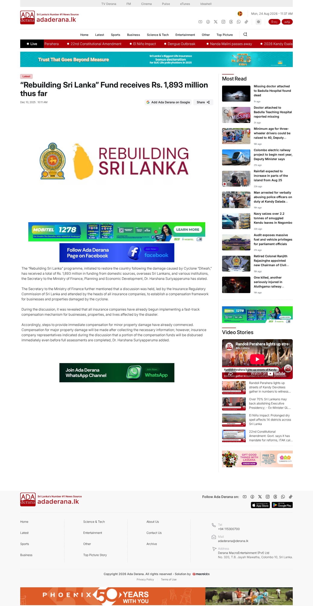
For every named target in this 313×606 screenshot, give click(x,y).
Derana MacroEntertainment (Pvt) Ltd (255, 555)
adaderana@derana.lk (233, 541)
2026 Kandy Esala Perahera (272, 44)
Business (26, 555)
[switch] (258, 22)
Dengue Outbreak (167, 44)
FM (128, 4)
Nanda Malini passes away (217, 44)
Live (33, 44)
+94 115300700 (229, 529)
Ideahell (206, 4)
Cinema (146, 4)
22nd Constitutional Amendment (82, 44)
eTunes (185, 4)
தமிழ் (287, 21)
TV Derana (108, 4)
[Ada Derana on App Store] (260, 505)
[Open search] (246, 34)
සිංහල (274, 21)
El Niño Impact (130, 44)
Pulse (166, 4)
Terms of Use (169, 579)
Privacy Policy (145, 579)
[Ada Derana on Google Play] (282, 505)
